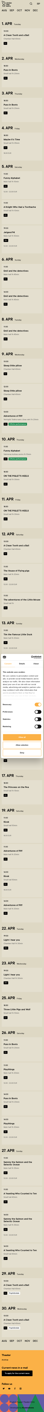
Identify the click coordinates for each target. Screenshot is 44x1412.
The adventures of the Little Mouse (22, 599)
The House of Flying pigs (16, 570)
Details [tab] (22, 664)
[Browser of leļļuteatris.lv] (31, 4)
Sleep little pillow (13, 365)
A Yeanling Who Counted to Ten (20, 1193)
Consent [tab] (7, 664)
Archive (5, 1360)
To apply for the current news (17, 1373)
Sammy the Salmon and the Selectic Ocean (18, 1163)
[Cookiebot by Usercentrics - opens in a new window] (31, 657)
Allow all (22, 737)
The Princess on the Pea (16, 787)
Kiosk (6, 822)
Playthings (9, 1069)
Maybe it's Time (12, 139)
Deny (22, 753)
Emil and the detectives (16, 271)
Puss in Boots (11, 70)
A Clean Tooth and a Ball (16, 35)
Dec (35, 10)
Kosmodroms (28, 1408)
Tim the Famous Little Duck (18, 634)
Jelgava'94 (9, 232)
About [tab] (36, 664)
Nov (27, 10)
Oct (19, 10)
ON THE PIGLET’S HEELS (16, 476)
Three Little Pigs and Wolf (17, 1009)
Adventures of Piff (13, 416)
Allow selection (22, 745)
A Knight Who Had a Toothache (20, 207)
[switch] (38, 712)
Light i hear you (12, 940)
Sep (12, 10)
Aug (4, 10)
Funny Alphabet (12, 178)
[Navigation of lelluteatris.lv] (38, 4)
